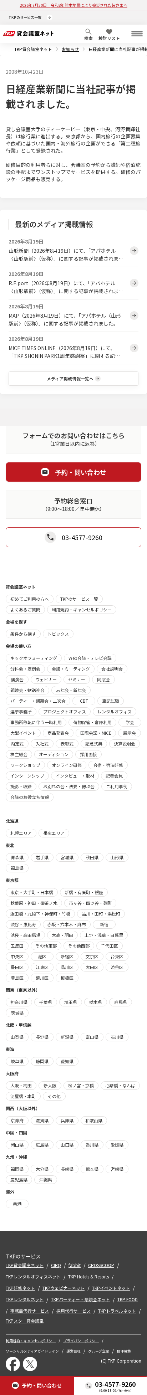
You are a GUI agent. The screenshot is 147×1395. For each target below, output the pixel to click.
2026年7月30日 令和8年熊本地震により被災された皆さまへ (73, 5)
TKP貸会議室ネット (33, 49)
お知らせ (70, 49)
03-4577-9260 (115, 1384)
